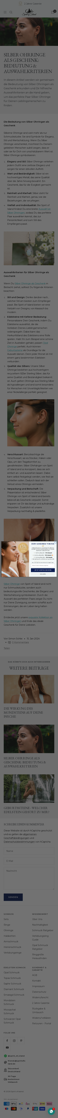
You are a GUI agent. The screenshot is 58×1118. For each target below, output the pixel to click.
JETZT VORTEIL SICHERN (42, 570)
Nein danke (43, 574)
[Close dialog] (55, 542)
